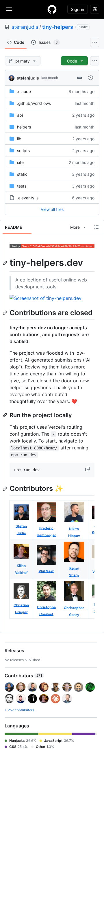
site (20, 162)
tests (21, 186)
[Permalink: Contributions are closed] (5, 313)
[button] (88, 469)
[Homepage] (52, 9)
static (22, 174)
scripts (23, 150)
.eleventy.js (27, 197)
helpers (24, 126)
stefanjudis (25, 27)
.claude (24, 91)
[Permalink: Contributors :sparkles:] (5, 489)
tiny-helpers (57, 27)
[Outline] (96, 227)
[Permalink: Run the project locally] (5, 415)
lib (19, 138)
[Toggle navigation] (9, 9)
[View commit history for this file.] (91, 78)
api (20, 115)
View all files (52, 209)
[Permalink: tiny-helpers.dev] (5, 263)
